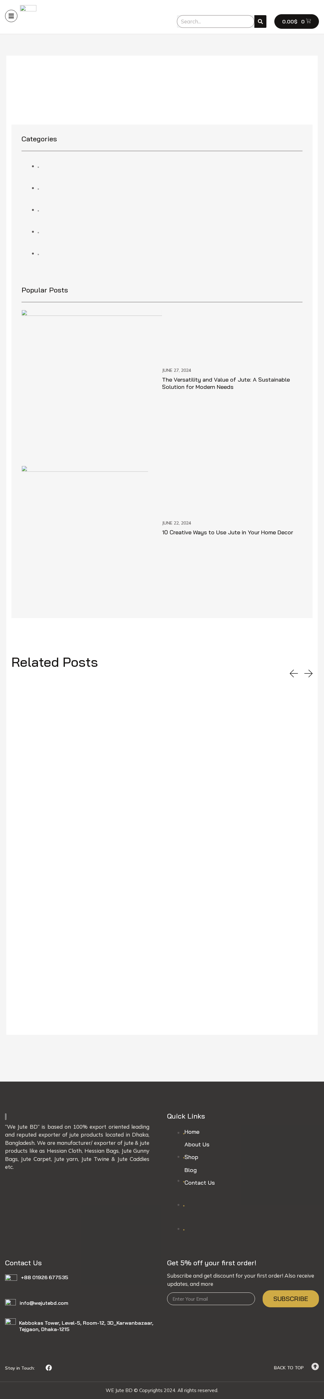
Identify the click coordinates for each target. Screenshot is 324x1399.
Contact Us (199, 1182)
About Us (196, 1144)
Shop (191, 1157)
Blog (190, 1170)
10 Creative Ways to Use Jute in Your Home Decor (227, 532)
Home (191, 1131)
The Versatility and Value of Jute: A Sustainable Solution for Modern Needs (226, 383)
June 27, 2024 (176, 370)
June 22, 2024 (176, 523)
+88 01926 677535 (44, 1277)
